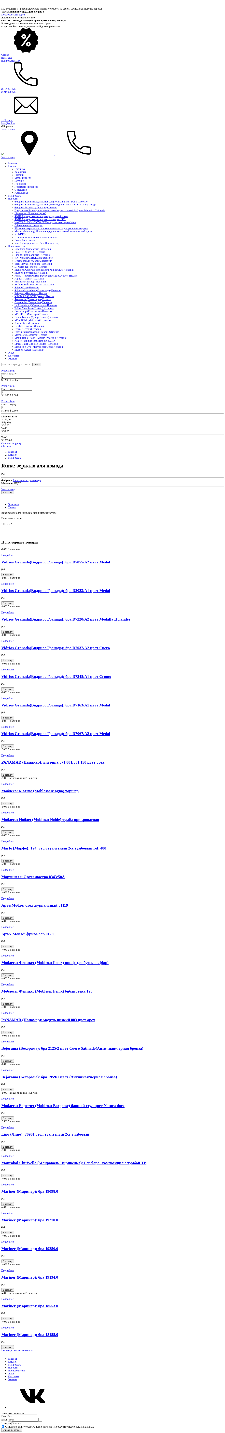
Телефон (6, 1423)
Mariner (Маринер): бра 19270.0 (29, 1220)
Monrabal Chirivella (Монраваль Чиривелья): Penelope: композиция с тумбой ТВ (73, 1163)
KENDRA (20, 234)
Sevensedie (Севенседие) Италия (32, 299)
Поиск (37, 364)
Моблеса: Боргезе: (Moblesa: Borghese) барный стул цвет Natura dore (63, 1105)
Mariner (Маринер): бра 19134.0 (29, 1277)
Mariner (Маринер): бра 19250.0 (29, 1249)
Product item (7, 370)
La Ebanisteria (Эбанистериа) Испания (35, 305)
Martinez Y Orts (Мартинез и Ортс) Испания (38, 346)
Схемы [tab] (12, 507)
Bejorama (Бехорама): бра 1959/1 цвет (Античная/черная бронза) (59, 1077)
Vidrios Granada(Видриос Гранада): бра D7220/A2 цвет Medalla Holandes (65, 619)
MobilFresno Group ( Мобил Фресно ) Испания (40, 337)
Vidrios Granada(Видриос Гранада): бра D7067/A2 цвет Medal (55, 733)
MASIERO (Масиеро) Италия (31, 314)
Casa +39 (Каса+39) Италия (29, 252)
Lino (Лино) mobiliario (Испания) (32, 254)
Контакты (13, 355)
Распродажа (21, 192)
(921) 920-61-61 (9, 92)
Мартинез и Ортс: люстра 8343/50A (33, 877)
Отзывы (12, 358)
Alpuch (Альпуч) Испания (29, 278)
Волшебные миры (24, 240)
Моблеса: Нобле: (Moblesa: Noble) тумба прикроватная (50, 819)
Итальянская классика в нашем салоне (36, 237)
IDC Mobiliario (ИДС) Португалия (33, 257)
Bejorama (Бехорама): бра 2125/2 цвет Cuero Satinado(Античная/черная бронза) (72, 1048)
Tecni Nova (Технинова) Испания (33, 263)
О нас (11, 352)
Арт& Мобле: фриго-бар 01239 (28, 934)
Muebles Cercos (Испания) (28, 349)
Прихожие (20, 183)
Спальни (19, 174)
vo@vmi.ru (7, 120)
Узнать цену (8, 129)
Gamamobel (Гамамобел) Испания (33, 302)
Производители (17, 246)
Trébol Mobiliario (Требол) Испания (34, 308)
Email (4, 1419)
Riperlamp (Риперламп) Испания (32, 249)
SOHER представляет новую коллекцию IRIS (40, 219)
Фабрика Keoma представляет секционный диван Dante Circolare (50, 201)
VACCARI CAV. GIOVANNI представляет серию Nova (45, 222)
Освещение (20, 189)
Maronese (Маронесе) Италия (30, 334)
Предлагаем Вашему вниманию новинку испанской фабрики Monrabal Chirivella (59, 210)
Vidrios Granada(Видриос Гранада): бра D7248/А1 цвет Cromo (56, 676)
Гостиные (19, 169)
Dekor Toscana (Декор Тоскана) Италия (36, 317)
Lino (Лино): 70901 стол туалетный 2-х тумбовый (45, 1134)
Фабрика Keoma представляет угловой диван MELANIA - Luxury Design (55, 204)
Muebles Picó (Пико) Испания (30, 272)
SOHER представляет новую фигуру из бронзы (41, 216)
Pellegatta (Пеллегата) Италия (30, 293)
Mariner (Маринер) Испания (30, 281)
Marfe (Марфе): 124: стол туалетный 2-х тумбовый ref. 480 (53, 848)
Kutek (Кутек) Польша (26, 323)
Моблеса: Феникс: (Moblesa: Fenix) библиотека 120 (46, 991)
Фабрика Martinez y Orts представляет (35, 207)
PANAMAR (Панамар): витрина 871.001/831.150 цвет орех (52, 762)
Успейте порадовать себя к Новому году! (37, 243)
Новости (13, 198)
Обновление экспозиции (28, 225)
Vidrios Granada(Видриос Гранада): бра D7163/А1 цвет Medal (55, 705)
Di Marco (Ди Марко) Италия (30, 266)
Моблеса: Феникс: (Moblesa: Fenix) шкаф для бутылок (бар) (55, 962)
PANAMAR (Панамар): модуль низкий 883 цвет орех (48, 1020)
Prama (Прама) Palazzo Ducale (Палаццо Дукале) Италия (45, 275)
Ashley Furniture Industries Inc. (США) (35, 340)
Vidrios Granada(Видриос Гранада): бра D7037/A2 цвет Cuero (55, 648)
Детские (19, 180)
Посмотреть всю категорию (16, 1350)
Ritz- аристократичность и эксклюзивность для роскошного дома (51, 228)
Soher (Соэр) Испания (26, 287)
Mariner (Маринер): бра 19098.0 (29, 1191)
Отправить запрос (12, 1430)
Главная (12, 163)
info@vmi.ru (8, 123)
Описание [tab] (13, 504)
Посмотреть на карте (13, 14)
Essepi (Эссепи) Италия (27, 329)
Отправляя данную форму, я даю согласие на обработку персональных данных (49, 1426)
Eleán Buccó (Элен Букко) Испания (34, 284)
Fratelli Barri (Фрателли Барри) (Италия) (36, 332)
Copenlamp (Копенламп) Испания (33, 311)
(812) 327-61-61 (9, 89)
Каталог (12, 166)
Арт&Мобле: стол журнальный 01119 (34, 905)
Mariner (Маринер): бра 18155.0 (29, 1334)
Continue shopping (11, 443)
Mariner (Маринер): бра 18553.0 (29, 1306)
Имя (4, 1416)
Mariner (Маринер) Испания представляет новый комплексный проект (54, 231)
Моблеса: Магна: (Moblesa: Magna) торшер (40, 791)
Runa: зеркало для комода (27, 480)
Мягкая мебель (22, 177)
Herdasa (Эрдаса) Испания (29, 326)
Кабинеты (20, 172)
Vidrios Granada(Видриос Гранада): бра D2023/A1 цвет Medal (55, 590)
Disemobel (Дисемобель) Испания (33, 260)
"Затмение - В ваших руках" (30, 213)
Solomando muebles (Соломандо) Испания (37, 290)
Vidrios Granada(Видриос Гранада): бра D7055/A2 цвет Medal (55, 562)
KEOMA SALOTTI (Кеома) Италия (34, 296)
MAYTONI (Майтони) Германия (32, 320)
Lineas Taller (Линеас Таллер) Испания (36, 343)
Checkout (6, 446)
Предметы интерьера (26, 186)
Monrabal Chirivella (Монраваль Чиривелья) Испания (43, 269)
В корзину (8, 492)
